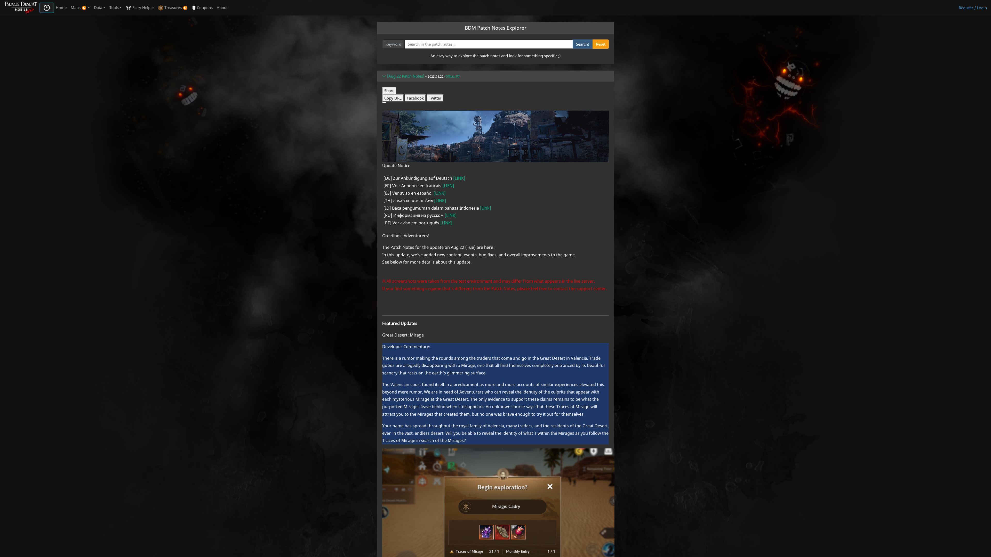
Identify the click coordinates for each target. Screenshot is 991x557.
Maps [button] (76, 7)
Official (450, 76)
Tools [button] (114, 7)
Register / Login (973, 7)
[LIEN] (448, 186)
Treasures (173, 7)
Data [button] (98, 7)
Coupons (204, 7)
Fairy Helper (142, 7)
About (222, 7)
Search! (582, 44)
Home (61, 7)
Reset (600, 44)
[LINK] (459, 178)
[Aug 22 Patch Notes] (405, 76)
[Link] (485, 208)
